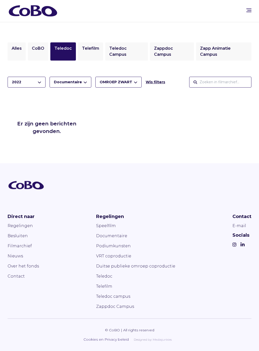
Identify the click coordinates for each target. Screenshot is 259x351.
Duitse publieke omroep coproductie (135, 266)
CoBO (38, 48)
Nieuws (15, 256)
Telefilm (90, 48)
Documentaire (111, 235)
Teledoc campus (113, 296)
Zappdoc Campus (115, 306)
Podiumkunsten (113, 246)
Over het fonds (23, 266)
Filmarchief (20, 246)
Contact (16, 276)
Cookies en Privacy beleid (106, 339)
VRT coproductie (113, 256)
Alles (17, 48)
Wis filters (155, 82)
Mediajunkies (162, 339)
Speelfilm (106, 225)
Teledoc (63, 48)
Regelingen (20, 225)
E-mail (239, 225)
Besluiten (18, 235)
